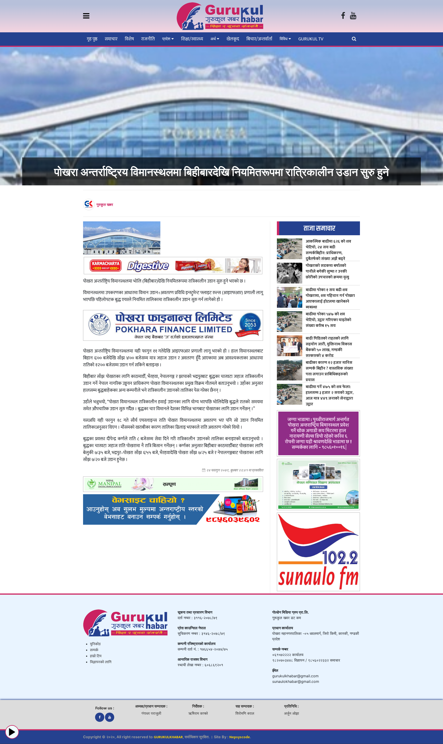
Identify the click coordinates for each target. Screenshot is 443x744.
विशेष (129, 39)
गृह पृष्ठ (92, 39)
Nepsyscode (239, 737)
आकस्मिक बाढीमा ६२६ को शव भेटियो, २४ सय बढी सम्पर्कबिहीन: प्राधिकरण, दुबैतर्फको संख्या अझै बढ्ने (328, 250)
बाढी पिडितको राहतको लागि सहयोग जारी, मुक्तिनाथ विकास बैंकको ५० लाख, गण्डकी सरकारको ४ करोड (329, 347)
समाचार (111, 39)
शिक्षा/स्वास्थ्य (192, 39)
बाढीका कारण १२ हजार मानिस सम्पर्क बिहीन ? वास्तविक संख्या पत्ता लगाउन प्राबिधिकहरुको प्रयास (329, 371)
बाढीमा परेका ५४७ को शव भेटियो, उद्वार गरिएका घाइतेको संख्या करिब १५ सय (328, 320)
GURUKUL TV (310, 39)
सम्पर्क (94, 650)
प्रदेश (166, 38)
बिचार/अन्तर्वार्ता (259, 39)
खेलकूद (233, 39)
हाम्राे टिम (96, 656)
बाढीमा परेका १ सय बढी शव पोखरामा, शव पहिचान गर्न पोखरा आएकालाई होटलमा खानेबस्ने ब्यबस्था (330, 298)
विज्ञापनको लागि (100, 662)
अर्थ (213, 38)
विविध (284, 38)
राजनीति (148, 39)
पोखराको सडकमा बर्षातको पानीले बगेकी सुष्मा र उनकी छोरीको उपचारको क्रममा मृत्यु (327, 271)
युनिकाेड (95, 644)
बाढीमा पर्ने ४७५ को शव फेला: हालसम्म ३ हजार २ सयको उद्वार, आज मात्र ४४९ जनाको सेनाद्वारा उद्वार (329, 395)
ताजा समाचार (319, 228)
